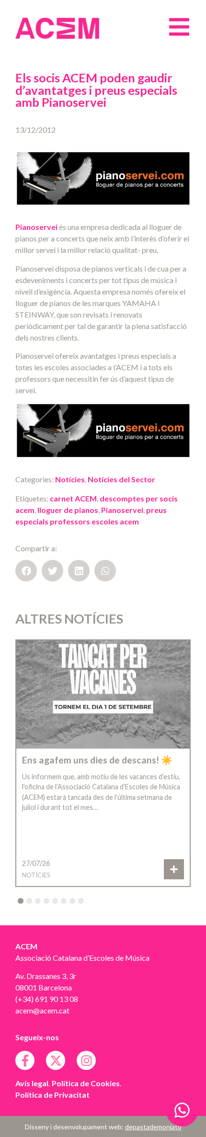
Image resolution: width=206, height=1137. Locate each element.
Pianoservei (36, 226)
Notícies (70, 479)
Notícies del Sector (121, 479)
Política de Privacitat (52, 1094)
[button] (26, 570)
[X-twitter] (55, 1060)
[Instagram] (86, 1060)
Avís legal (31, 1083)
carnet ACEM (73, 498)
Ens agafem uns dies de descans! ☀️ (97, 759)
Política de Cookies (86, 1083)
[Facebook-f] (24, 1060)
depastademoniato (153, 1127)
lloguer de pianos (67, 509)
